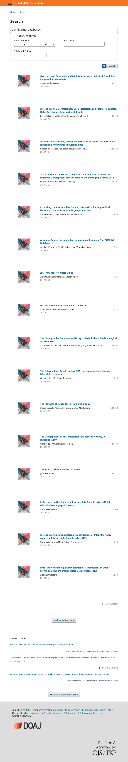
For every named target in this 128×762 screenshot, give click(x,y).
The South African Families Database (60, 469)
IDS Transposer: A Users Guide (56, 272)
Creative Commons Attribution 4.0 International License (72, 713)
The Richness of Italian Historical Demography (65, 403)
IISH (28, 709)
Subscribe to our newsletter (64, 694)
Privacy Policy (72, 709)
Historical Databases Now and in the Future (63, 305)
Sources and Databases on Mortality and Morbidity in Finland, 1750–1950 (41, 645)
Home (13, 11)
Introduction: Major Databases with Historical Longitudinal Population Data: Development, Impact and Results (78, 110)
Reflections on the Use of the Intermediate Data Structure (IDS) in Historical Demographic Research (75, 504)
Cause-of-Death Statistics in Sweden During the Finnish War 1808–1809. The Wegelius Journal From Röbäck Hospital (59, 674)
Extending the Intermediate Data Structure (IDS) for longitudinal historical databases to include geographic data (75, 209)
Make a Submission (64, 620)
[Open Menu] (10, 3)
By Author (69, 40)
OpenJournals (55, 709)
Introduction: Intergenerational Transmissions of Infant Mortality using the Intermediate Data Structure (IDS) (75, 536)
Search (112, 66)
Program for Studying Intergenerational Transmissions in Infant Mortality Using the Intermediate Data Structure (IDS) (74, 569)
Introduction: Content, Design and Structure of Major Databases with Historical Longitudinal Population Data (77, 143)
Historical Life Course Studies (29, 3)
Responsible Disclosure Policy (97, 709)
